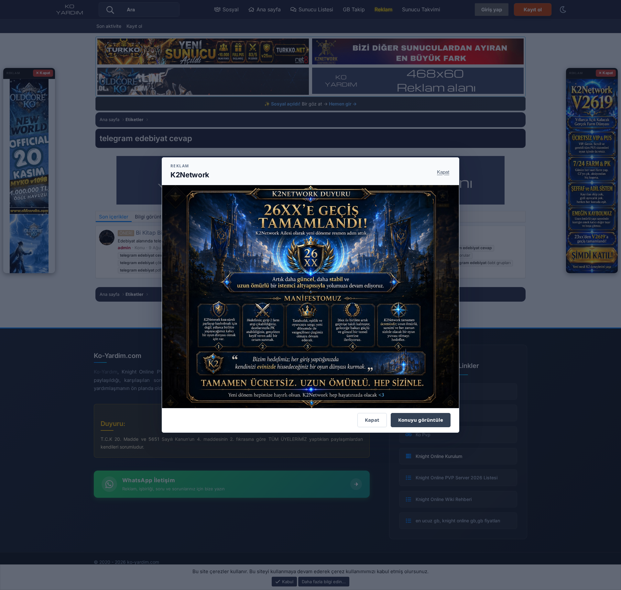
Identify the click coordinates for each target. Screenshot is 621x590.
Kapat (443, 171)
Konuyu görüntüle (420, 420)
